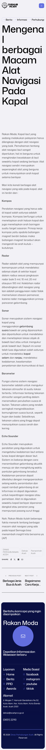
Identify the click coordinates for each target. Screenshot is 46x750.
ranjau (18, 357)
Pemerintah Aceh (36, 552)
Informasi (22, 19)
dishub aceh (25, 552)
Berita (9, 19)
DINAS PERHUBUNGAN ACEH (10, 552)
